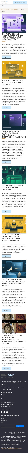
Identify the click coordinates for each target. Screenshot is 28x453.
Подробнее (6, 57)
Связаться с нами (20, 2)
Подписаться (20, 426)
